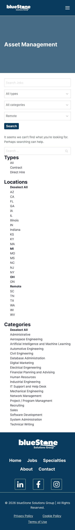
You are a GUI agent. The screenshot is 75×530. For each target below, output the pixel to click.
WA (12, 305)
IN (11, 225)
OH (12, 277)
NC (12, 262)
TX (12, 300)
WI (12, 310)
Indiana (15, 229)
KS (12, 234)
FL (12, 201)
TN (12, 296)
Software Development (26, 415)
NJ (12, 267)
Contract (16, 167)
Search (11, 126)
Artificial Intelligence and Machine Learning (40, 344)
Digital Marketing (22, 363)
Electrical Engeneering (25, 367)
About (26, 469)
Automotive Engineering (26, 348)
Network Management (25, 396)
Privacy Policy (23, 516)
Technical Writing (22, 424)
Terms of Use (37, 522)
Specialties (54, 460)
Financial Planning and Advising (32, 372)
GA (12, 206)
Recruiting (17, 405)
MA (12, 244)
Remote (15, 286)
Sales (14, 410)
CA (12, 196)
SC (12, 291)
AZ (12, 192)
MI (12, 248)
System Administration (26, 419)
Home (15, 460)
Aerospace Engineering (26, 339)
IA (11, 211)
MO (12, 253)
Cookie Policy (52, 516)
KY (12, 239)
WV (12, 314)
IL (11, 215)
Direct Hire (17, 172)
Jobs (32, 460)
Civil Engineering (21, 353)
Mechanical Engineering (26, 391)
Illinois (14, 220)
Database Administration (27, 358)
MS (12, 258)
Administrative (20, 334)
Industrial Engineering (25, 382)
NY (12, 272)
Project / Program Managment (31, 400)
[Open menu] (67, 7)
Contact (47, 469)
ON (12, 281)
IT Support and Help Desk (28, 386)
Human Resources (23, 377)
